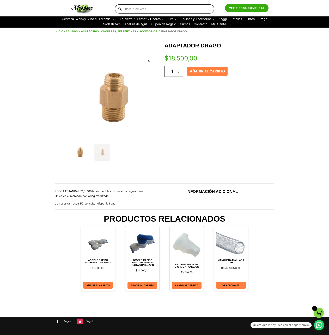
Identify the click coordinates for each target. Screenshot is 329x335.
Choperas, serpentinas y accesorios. (129, 31)
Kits (170, 19)
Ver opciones (230, 285)
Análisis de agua (136, 24)
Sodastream (112, 24)
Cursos (185, 24)
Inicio (59, 31)
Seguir (67, 321)
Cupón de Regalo (163, 24)
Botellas (236, 19)
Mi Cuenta (218, 24)
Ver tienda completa (247, 8)
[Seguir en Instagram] (80, 321)
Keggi (223, 19)
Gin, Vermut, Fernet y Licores (139, 19)
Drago (262, 19)
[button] (149, 61)
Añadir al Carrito (98, 285)
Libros (250, 19)
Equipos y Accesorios (196, 19)
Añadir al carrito (207, 71)
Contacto (201, 24)
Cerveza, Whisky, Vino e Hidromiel (86, 19)
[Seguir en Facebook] (57, 321)
